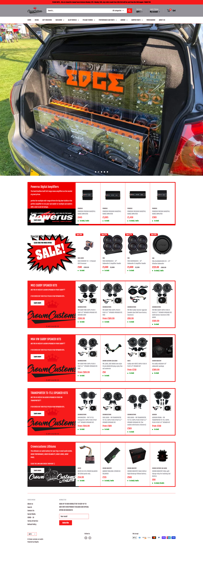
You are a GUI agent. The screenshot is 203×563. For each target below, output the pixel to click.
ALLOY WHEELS (72, 20)
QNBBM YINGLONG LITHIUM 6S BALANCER (111, 523)
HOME (29, 20)
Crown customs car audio (110, 411)
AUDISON (154, 465)
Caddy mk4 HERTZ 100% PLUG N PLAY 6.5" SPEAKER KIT (137, 415)
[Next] (175, 254)
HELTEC (79, 519)
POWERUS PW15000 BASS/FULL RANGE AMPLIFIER (136, 263)
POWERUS (80, 259)
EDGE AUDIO (81, 309)
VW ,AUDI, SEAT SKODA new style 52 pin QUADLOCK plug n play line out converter (112, 416)
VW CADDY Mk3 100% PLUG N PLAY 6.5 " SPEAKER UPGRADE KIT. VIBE (112, 363)
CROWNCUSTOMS (82, 358)
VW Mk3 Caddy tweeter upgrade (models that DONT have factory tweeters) (137, 363)
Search (29, 558)
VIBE (104, 309)
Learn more (37, 271)
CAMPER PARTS (136, 20)
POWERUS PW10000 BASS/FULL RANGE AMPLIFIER (112, 263)
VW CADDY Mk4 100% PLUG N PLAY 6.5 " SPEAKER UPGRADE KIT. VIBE (88, 416)
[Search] (129, 10)
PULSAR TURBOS (88, 20)
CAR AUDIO (59, 20)
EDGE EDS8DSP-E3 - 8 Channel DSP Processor (87, 313)
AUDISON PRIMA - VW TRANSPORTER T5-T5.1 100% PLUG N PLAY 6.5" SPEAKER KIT (161, 470)
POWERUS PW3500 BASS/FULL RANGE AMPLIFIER (86, 263)
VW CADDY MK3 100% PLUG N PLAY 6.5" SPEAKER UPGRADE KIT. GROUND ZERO (87, 363)
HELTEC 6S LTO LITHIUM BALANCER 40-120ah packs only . (87, 523)
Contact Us (30, 561)
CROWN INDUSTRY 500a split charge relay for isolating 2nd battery (161, 524)
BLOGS (37, 20)
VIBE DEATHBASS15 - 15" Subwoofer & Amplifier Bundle (136, 313)
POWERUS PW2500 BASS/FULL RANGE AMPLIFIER (161, 263)
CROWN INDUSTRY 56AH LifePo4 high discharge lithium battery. (136, 523)
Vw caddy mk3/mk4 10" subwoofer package (159, 415)
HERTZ (128, 411)
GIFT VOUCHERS (47, 20)
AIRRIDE (123, 20)
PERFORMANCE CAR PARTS (107, 20)
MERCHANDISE (151, 20)
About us (30, 554)
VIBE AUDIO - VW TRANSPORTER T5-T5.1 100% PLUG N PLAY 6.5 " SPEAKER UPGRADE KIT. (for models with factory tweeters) (137, 472)
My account (154, 12)
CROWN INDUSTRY (156, 411)
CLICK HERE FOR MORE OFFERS (43, 293)
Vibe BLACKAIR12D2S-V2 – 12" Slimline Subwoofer (161, 313)
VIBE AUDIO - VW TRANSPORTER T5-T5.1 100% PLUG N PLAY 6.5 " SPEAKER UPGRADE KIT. (112, 470)
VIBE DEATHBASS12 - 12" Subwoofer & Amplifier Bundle (112, 313)
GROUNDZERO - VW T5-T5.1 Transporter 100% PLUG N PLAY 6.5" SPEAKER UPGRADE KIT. (87, 470)
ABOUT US (162, 20)
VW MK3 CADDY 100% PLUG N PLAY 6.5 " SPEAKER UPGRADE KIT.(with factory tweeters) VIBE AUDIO (162, 364)
